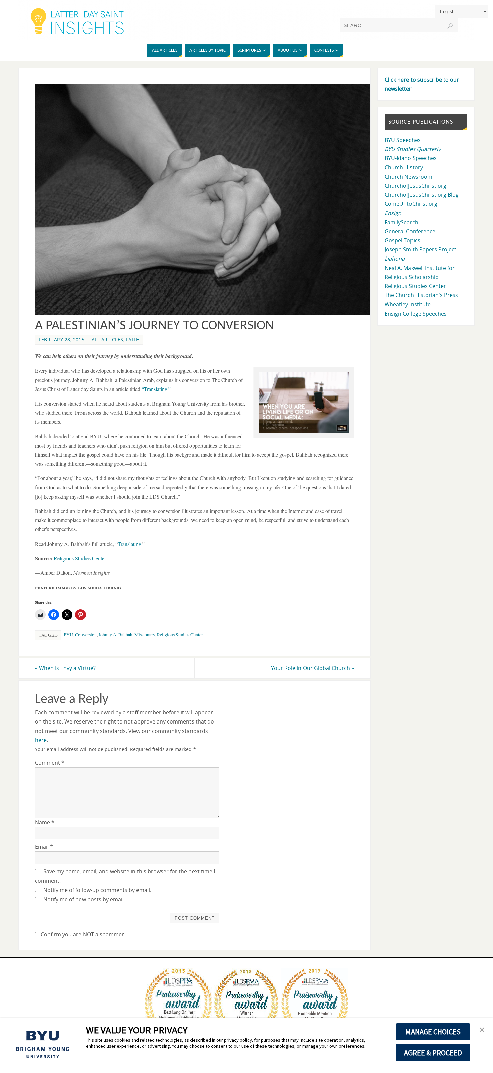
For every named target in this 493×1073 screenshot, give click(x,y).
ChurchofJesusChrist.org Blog (422, 194)
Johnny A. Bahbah (115, 635)
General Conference (410, 231)
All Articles (107, 339)
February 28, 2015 (62, 339)
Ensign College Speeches (416, 313)
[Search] (450, 25)
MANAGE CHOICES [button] (433, 1031)
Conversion (86, 635)
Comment (49, 762)
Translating (129, 543)
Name (44, 822)
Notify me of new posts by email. (84, 899)
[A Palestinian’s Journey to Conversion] (206, 312)
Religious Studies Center (80, 558)
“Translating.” (156, 388)
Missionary (144, 635)
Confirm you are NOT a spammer (81, 934)
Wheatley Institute (408, 304)
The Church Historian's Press (421, 295)
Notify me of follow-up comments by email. (97, 890)
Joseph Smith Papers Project (420, 249)
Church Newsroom (408, 176)
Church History (404, 167)
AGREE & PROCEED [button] (433, 1052)
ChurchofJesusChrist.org (415, 185)
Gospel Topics (402, 240)
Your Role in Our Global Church (312, 668)
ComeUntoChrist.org (411, 203)
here (41, 740)
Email (44, 846)
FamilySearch (401, 222)
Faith (133, 339)
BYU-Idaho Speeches (411, 158)
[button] (482, 1030)
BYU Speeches (403, 140)
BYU (68, 635)
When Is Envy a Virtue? (65, 668)
